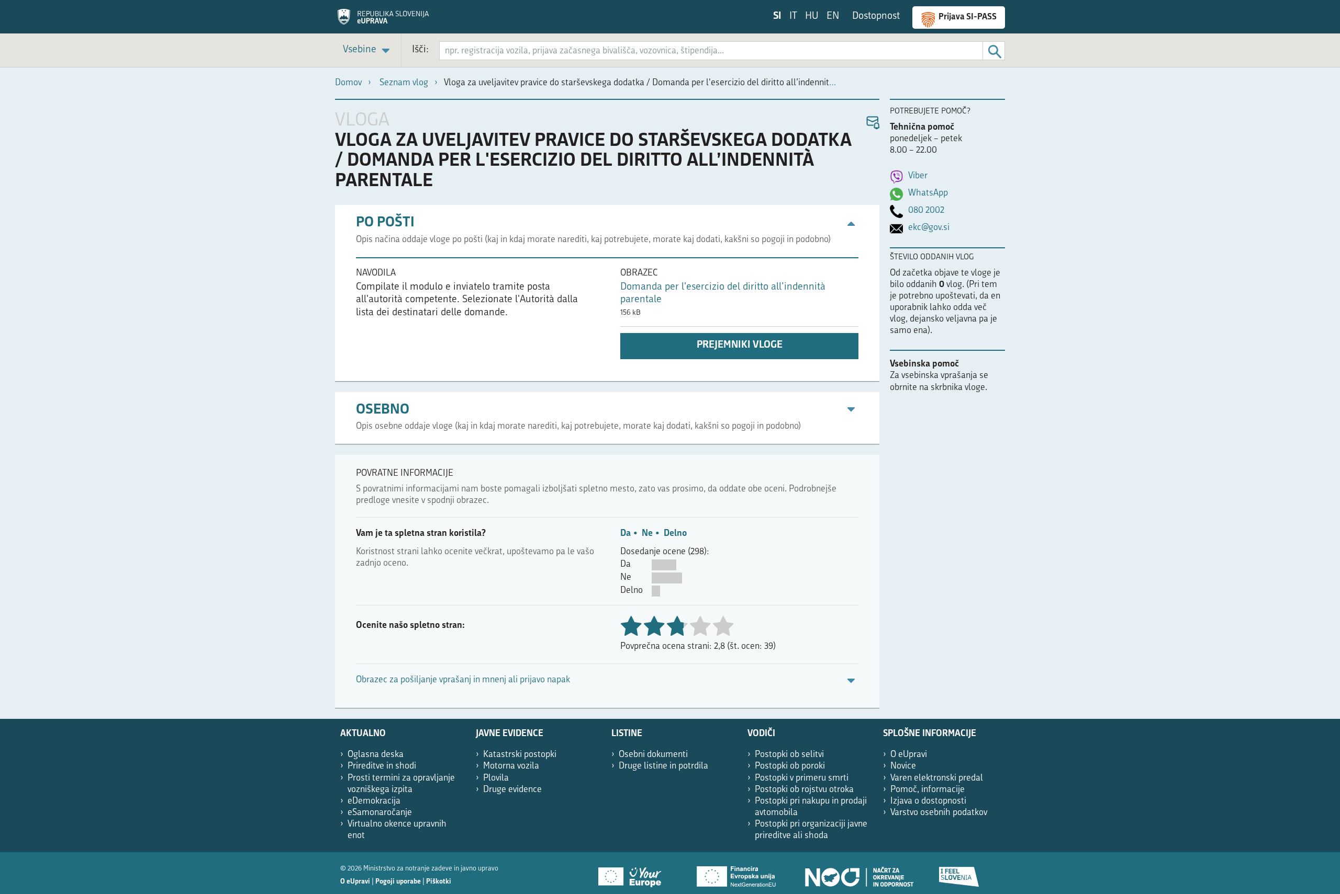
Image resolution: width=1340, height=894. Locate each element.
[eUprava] (383, 20)
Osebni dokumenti (653, 754)
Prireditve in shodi (382, 766)
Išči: (420, 50)
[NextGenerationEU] (737, 873)
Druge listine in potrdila (663, 766)
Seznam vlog (403, 82)
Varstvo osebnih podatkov (938, 812)
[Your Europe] (633, 873)
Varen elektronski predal (936, 778)
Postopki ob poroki (790, 766)
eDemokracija (374, 801)
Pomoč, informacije (927, 789)
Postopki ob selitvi (789, 754)
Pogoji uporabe (398, 881)
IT (793, 16)
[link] (368, 50)
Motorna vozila (511, 766)
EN (833, 16)
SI (777, 16)
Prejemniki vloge (740, 345)
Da (625, 533)
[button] (872, 123)
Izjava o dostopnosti (928, 801)
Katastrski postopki (519, 754)
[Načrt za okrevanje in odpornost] (858, 873)
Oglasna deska (376, 754)
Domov (348, 82)
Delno (675, 533)
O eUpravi (908, 754)
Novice (903, 766)
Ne (647, 533)
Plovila (496, 778)
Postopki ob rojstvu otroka (804, 789)
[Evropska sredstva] (959, 873)
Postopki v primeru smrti (801, 778)
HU (812, 16)
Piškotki (438, 881)
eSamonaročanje (380, 812)
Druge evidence (512, 789)
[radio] (700, 627)
